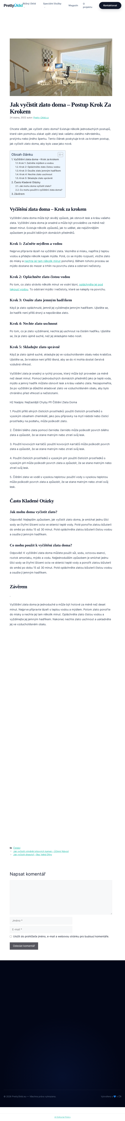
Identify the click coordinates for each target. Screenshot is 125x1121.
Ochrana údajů (12, 1068)
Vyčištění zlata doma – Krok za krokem (36, 159)
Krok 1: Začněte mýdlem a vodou (36, 163)
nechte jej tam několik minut (42, 261)
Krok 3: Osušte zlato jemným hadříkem (40, 170)
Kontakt (8, 1062)
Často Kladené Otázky (27, 182)
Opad (70, 1021)
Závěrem (19, 193)
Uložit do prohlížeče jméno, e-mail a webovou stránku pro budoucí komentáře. (61, 936)
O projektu (87, 5)
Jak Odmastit (74, 1014)
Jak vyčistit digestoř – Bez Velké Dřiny (32, 854)
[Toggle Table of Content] (58, 154)
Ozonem (72, 1027)
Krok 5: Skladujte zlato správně (36, 178)
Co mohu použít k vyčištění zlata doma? (41, 190)
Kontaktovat (110, 5)
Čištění (17, 33)
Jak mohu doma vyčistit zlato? (35, 186)
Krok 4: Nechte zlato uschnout (36, 174)
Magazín (73, 5)
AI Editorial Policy (62, 1117)
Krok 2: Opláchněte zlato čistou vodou (39, 167)
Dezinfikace (73, 1008)
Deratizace (73, 1001)
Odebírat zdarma (94, 1074)
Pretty (13, 5)
